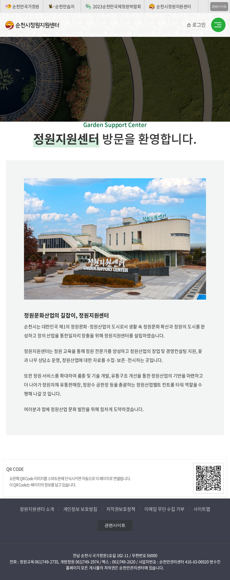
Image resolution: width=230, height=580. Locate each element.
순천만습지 (65, 6)
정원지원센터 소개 (37, 509)
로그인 (199, 24)
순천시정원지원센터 (173, 6)
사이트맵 (201, 509)
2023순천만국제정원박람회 (117, 6)
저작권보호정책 (120, 509)
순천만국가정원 (25, 6)
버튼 (218, 25)
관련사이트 (219, 6)
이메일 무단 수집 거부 (164, 509)
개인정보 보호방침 (80, 509)
